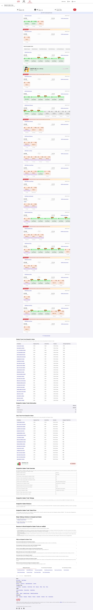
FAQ (34, 586)
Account (74, 1)
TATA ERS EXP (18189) (20, 437)
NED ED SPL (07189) (20, 393)
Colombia (43, 596)
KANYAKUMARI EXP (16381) (21, 441)
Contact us (22, 583)
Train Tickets (24, 580)
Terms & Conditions (19, 590)
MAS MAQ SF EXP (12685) (21, 446)
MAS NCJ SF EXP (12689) (21, 365)
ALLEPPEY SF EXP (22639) (21, 428)
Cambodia (38, 596)
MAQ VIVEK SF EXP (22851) (21, 391)
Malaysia (29, 596)
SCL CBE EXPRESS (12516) (21, 352)
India (17, 596)
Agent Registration (29, 583)
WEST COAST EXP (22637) (21, 424)
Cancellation (24, 586)
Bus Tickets (18, 580)
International (51, 596)
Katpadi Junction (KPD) (21, 519)
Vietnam (34, 596)
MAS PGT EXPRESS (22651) (21, 439)
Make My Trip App (26, 593)
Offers (41, 586)
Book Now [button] (73, 463)
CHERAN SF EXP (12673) (21, 450)
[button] (35, 10)
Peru (46, 596)
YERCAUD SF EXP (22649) (21, 426)
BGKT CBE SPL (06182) (20, 400)
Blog (44, 586)
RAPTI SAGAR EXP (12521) (21, 354)
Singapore (25, 596)
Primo (47, 586)
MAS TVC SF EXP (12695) (21, 452)
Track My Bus (18, 586)
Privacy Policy (26, 590)
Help (69, 1)
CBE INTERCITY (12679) (20, 459)
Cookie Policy (32, 590)
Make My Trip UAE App (34, 593)
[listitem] (25, 201)
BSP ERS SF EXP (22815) (21, 387)
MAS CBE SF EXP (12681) (21, 363)
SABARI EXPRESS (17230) (21, 433)
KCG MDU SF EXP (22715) (21, 385)
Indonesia (20, 596)
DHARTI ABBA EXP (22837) (21, 389)
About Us (17, 583)
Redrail (21, 593)
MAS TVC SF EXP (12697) (21, 367)
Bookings (64, 1)
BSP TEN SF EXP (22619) (21, 378)
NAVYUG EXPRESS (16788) (21, 374)
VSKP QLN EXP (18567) (20, 376)
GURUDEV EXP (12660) (20, 361)
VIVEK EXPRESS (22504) (21, 422)
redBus (17, 593)
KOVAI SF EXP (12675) (20, 448)
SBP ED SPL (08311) (20, 398)
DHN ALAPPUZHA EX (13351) (21, 435)
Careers (34, 583)
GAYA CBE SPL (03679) (20, 348)
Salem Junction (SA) (21, 522)
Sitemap (37, 586)
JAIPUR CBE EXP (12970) (21, 369)
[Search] (74, 10)
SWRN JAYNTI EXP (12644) (21, 356)
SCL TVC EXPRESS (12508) (21, 350)
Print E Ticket (30, 586)
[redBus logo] (18, 1)
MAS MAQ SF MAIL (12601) (21, 454)
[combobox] (25, 9)
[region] (46, 21)
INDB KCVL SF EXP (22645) (21, 380)
